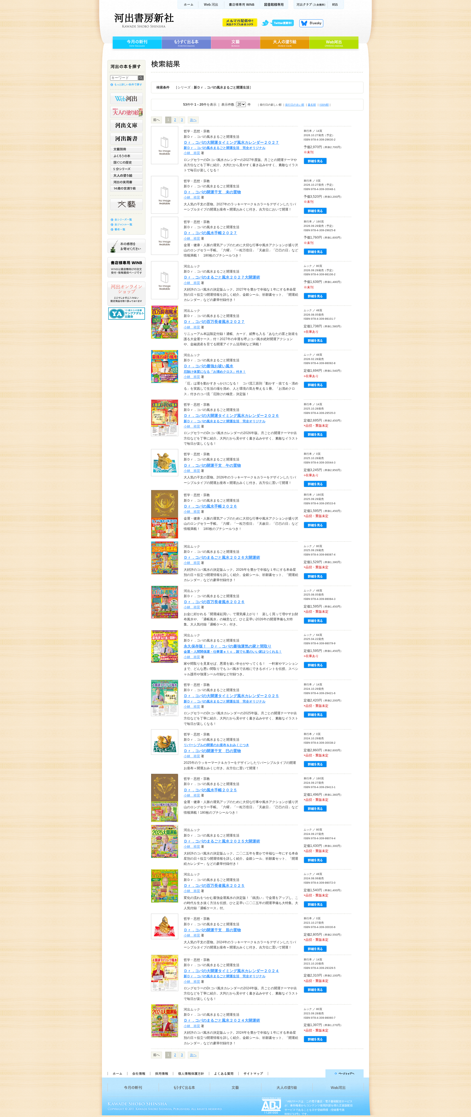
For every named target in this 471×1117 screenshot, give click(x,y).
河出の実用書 (126, 182)
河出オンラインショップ (126, 294)
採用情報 (161, 1073)
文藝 (235, 43)
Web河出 (211, 4)
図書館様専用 (274, 4)
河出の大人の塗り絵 (126, 112)
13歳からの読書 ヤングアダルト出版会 (127, 313)
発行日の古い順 (294, 104)
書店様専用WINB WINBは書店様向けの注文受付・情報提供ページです (126, 267)
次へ (193, 120)
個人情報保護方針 (191, 1073)
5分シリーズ (126, 169)
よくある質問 (223, 1073)
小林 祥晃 (192, 153)
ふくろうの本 (126, 155)
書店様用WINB (242, 4)
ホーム (187, 4)
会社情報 (138, 1073)
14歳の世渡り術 (126, 188)
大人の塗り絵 (284, 43)
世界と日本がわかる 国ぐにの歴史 (126, 162)
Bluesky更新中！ (311, 23)
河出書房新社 (143, 20)
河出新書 (126, 139)
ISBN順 (324, 104)
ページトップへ (318, 1073)
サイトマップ (253, 1073)
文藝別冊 (126, 149)
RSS (336, 4)
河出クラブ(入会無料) (311, 4)
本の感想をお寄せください (126, 246)
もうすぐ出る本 (186, 43)
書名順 (312, 104)
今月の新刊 (136, 43)
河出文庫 (126, 125)
